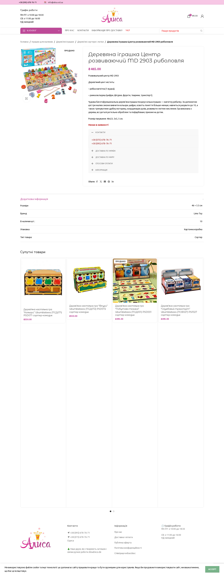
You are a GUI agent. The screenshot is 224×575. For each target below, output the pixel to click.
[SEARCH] (201, 31)
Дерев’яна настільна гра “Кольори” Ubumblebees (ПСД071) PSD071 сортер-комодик (43, 312)
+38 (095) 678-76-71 (102, 143)
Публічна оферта (122, 542)
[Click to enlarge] (26, 98)
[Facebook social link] (97, 182)
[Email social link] (105, 182)
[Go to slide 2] (113, 511)
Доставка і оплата (123, 537)
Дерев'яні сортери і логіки (90, 42)
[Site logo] (112, 16)
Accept (212, 569)
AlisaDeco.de (95, 552)
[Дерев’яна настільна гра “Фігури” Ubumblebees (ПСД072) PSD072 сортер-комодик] (89, 281)
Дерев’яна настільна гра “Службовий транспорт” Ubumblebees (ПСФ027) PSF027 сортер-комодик (179, 310)
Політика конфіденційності (128, 548)
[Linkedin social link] (113, 182)
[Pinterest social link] (109, 182)
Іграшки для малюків (42, 42)
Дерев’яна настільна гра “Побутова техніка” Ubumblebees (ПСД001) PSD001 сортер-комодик (133, 310)
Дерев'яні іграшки (65, 42)
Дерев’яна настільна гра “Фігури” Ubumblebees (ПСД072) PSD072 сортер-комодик (88, 308)
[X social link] (101, 182)
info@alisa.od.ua (55, 2)
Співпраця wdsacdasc (125, 553)
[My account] (202, 16)
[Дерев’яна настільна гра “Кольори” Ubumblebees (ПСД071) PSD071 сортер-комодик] (43, 282)
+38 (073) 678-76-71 (102, 139)
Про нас (118, 532)
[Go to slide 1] (110, 511)
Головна (24, 42)
